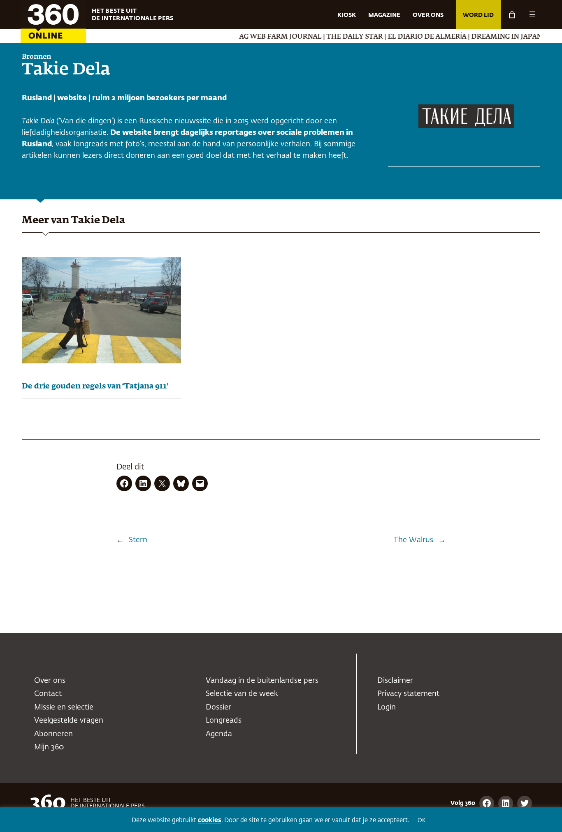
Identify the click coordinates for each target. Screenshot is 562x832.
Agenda (219, 734)
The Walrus (413, 540)
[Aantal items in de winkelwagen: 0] (512, 14)
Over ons (49, 680)
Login (386, 707)
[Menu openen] (532, 14)
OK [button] (421, 820)
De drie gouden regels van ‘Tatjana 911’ (95, 386)
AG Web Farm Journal (268, 37)
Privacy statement (408, 694)
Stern (138, 540)
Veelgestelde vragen (68, 720)
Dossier (218, 707)
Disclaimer (395, 680)
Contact (48, 694)
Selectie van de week (242, 694)
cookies (209, 820)
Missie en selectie (63, 707)
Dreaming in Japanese (500, 37)
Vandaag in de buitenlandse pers (262, 680)
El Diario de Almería (414, 37)
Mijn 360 (49, 747)
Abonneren (53, 734)
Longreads (224, 720)
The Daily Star (342, 37)
